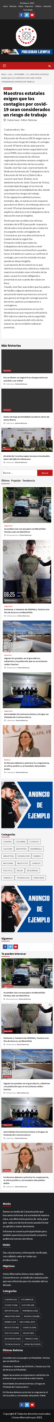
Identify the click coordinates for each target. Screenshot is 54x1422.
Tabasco (8, 878)
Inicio (5, 6)
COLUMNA (20, 841)
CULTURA (7, 849)
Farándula (36, 849)
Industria (47, 6)
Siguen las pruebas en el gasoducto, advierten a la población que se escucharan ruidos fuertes (25, 661)
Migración (23, 856)
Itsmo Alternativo (22, 1417)
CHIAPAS (7, 841)
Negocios (22, 863)
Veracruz (7, 89)
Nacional (8, 863)
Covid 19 (34, 841)
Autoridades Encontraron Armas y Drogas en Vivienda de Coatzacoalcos (24, 1385)
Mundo (37, 856)
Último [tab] (5, 480)
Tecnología (28, 10)
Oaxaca (36, 863)
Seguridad (8, 526)
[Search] (49, 66)
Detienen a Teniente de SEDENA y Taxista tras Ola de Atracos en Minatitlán (26, 1368)
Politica (7, 760)
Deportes (29, 6)
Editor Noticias (29, 119)
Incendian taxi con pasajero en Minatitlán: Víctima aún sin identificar (26, 1359)
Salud (20, 6)
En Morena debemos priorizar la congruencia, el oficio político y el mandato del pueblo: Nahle (27, 766)
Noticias (13, 6)
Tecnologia (23, 878)
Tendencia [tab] (28, 480)
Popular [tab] (16, 480)
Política (38, 6)
